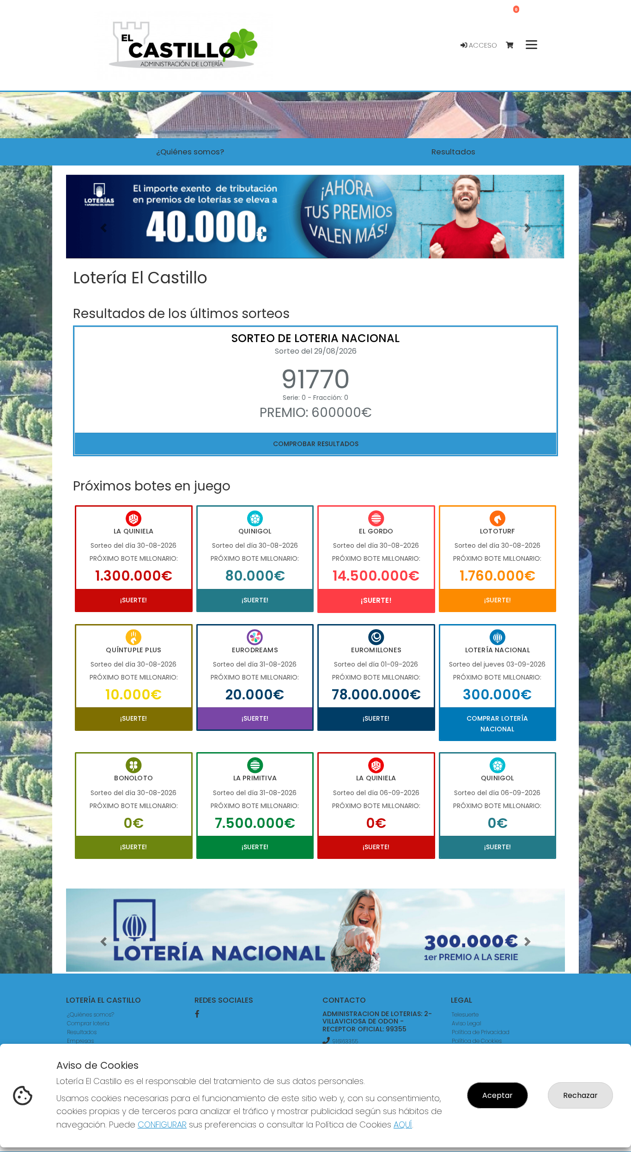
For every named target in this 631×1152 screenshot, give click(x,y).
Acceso (482, 45)
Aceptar (497, 1095)
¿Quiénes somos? (90, 1014)
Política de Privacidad (481, 1032)
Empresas (80, 1041)
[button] (103, 228)
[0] (514, 45)
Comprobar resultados (315, 443)
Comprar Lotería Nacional (497, 723)
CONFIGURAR (162, 1124)
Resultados (82, 1032)
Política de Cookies (477, 1041)
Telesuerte (465, 1014)
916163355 (345, 1041)
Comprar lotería (88, 1023)
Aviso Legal (466, 1023)
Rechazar (580, 1095)
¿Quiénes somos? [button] (190, 151)
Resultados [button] (453, 151)
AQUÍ (403, 1124)
